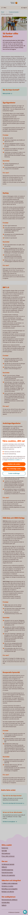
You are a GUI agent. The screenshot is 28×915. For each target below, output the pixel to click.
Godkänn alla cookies (14, 464)
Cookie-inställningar (14, 473)
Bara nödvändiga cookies (14, 469)
